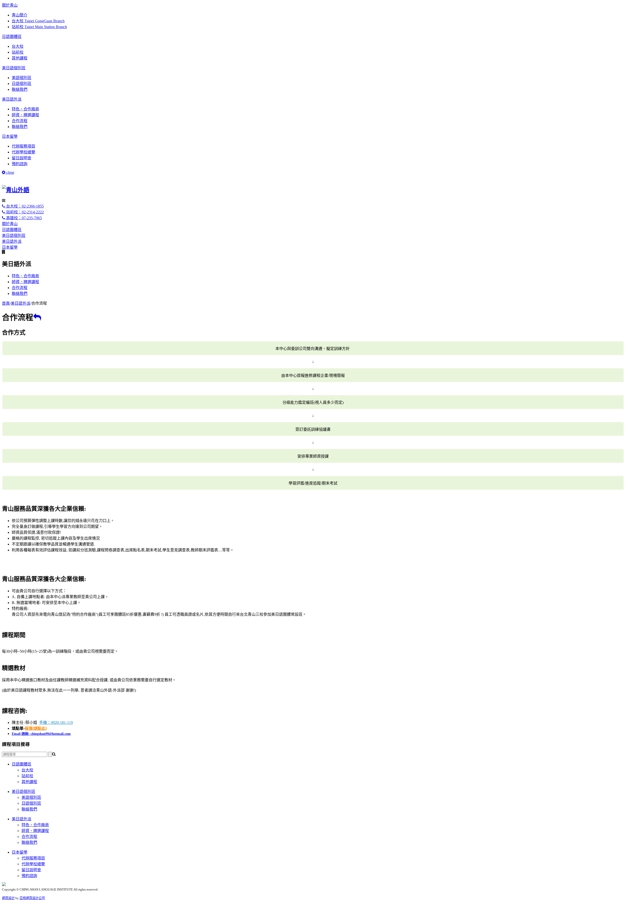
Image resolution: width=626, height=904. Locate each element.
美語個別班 (21, 78)
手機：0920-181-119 (56, 722)
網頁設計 (8, 898)
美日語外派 (12, 99)
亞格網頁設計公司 (32, 898)
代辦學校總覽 (23, 152)
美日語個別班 (13, 68)
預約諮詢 (19, 164)
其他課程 (19, 58)
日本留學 (10, 136)
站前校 (17, 52)
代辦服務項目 (23, 146)
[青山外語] (15, 190)
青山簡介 (19, 15)
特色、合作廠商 (25, 109)
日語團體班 (12, 37)
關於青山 (10, 5)
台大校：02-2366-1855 (24, 206)
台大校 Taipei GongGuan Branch (38, 21)
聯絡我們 (19, 89)
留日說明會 (21, 158)
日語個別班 (21, 83)
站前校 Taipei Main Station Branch (39, 27)
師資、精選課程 (25, 115)
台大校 (17, 46)
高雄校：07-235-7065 (23, 218)
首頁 (6, 303)
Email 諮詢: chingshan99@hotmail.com (41, 734)
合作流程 (19, 121)
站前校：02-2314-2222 (24, 212)
